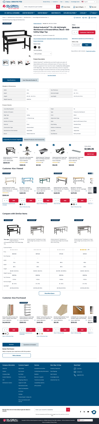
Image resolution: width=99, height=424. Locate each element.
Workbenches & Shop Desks (15, 17)
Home (4, 17)
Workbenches (27, 17)
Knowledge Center (75, 1)
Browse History (46, 1)
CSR (3, 380)
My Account (21, 371)
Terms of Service (66, 414)
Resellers (36, 374)
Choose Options (43, 151)
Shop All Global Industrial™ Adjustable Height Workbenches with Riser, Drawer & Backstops (50, 40)
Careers (4, 371)
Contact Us (55, 1)
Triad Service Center (39, 380)
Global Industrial (37, 23)
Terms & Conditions (46, 422)
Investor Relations (6, 377)
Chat (61, 1)
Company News (6, 374)
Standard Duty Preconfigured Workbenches (13, 20)
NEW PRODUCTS (56, 13)
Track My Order (22, 377)
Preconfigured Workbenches (40, 17)
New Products (53, 374)
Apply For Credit (22, 383)
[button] (88, 2)
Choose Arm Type (27, 151)
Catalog (67, 1)
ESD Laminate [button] (38, 54)
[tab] (11, 80)
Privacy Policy (58, 414)
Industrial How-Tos (54, 380)
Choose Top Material (28, 181)
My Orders (20, 374)
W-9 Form (20, 391)
